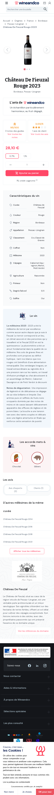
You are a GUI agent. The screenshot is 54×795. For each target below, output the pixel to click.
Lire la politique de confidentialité (16, 782)
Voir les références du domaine (33, 631)
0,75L (12, 156)
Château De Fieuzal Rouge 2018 (17, 534)
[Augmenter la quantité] (44, 165)
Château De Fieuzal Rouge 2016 (17, 526)
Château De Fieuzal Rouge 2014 (18, 519)
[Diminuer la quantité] (10, 165)
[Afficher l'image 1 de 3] (24, 69)
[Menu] (7, 4)
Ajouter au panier (28, 173)
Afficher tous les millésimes (27, 551)
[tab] (15, 490)
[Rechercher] (45, 9)
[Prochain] (47, 50)
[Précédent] (7, 50)
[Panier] (44, 4)
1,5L (25, 156)
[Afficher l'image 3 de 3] (29, 69)
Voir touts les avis (39, 134)
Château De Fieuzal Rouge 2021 (17, 542)
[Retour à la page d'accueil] (27, 2)
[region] (27, 52)
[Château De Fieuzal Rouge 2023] (27, 50)
